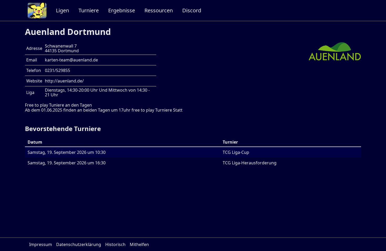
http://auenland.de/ (64, 81)
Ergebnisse (121, 10)
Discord (191, 10)
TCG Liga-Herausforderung (250, 163)
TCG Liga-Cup (236, 152)
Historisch (115, 244)
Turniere (89, 10)
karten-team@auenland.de (71, 60)
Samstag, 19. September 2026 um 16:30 (67, 163)
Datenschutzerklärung (78, 244)
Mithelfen (139, 244)
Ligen (62, 10)
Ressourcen (158, 10)
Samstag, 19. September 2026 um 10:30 (67, 152)
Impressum (40, 244)
